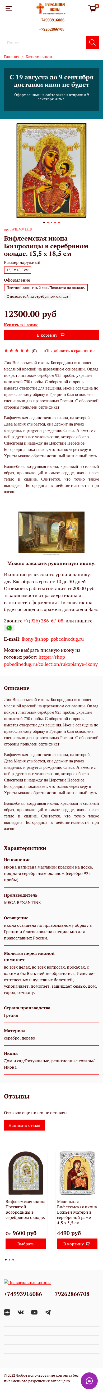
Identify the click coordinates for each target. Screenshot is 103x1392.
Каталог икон (39, 57)
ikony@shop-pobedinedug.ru (52, 639)
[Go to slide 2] (48, 222)
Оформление (17, 280)
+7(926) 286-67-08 (43, 621)
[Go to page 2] (9, 1259)
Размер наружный (22, 262)
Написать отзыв (24, 1125)
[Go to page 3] (13, 1259)
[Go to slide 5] (59, 222)
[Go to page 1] (6, 1259)
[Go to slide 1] (44, 222)
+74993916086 (51, 20)
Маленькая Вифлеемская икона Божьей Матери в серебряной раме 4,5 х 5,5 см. (77, 1212)
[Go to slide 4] (55, 222)
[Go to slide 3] (51, 222)
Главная (11, 57)
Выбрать (25, 1244)
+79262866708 (51, 29)
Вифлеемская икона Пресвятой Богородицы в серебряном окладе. (25, 1209)
